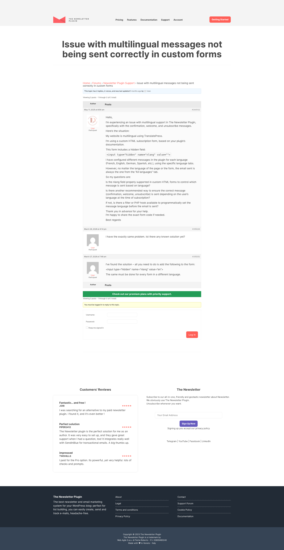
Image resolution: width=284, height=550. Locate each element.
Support (165, 19)
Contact (182, 497)
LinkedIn (206, 441)
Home (86, 83)
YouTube (183, 441)
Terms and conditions (126, 509)
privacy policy (202, 428)
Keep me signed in (96, 328)
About (118, 497)
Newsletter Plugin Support (119, 83)
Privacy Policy (122, 516)
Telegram (172, 441)
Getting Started (220, 19)
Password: (90, 321)
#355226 (196, 229)
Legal (118, 503)
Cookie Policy (185, 509)
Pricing (119, 19)
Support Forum (185, 503)
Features (132, 19)
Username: (90, 315)
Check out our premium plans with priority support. (142, 293)
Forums (96, 83)
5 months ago (135, 91)
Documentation (149, 19)
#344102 (196, 110)
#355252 (196, 257)
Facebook (195, 441)
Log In (192, 334)
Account (178, 19)
